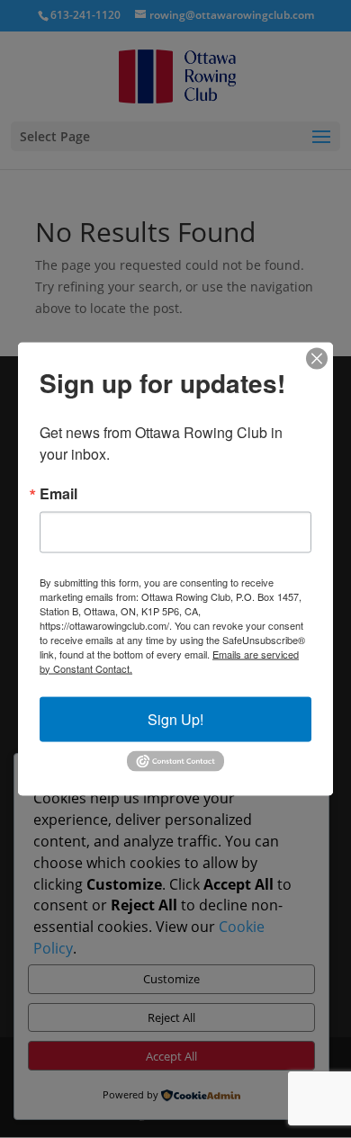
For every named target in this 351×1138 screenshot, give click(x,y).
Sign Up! (175, 718)
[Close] (317, 358)
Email (58, 493)
